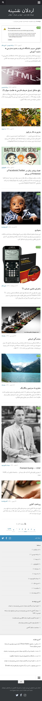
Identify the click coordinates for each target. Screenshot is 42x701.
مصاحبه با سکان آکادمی (33, 628)
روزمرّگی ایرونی (34, 339)
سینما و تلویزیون (6, 465)
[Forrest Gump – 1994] (21, 434)
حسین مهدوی (35, 666)
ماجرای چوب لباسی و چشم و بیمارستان (28, 623)
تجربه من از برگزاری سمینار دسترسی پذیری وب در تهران (23, 606)
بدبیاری (37, 230)
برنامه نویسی (10, 45)
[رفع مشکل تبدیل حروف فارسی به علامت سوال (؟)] (21, 75)
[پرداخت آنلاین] (21, 489)
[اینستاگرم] (10, 538)
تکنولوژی (4, 167)
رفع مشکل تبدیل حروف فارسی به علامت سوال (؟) (21, 91)
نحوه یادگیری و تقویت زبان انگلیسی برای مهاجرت (25, 618)
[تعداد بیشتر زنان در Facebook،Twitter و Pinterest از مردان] (21, 156)
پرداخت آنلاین (34, 505)
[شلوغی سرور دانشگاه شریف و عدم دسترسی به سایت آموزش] (21, 34)
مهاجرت (36, 588)
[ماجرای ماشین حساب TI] (21, 264)
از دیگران (36, 550)
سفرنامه (3, 336)
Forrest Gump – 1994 (30, 469)
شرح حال (4, 45)
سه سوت (4, 129)
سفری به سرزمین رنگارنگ (30, 388)
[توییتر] (3, 538)
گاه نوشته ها (4, 227)
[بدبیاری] (21, 208)
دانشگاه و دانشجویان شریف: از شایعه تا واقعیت (22, 656)
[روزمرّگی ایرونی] (21, 320)
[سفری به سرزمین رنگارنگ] (21, 368)
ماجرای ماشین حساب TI (31, 289)
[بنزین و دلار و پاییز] (21, 117)
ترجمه (37, 559)
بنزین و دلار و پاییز (33, 132)
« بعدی (9, 529)
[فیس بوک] (6, 538)
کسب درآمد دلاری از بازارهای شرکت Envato (17, 666)
